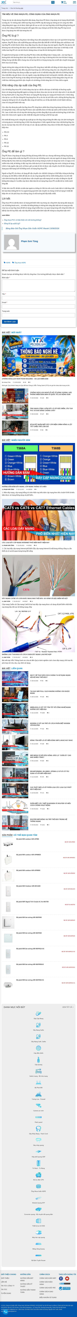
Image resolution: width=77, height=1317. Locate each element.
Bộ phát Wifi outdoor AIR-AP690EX (28, 855)
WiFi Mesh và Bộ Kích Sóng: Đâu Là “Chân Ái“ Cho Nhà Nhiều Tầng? (50, 756)
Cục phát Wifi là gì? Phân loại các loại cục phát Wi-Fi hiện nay (50, 788)
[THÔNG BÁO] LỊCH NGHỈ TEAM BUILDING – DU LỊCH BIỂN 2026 (25, 379)
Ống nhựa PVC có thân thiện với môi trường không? (22, 220)
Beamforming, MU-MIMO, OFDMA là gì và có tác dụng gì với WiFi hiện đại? (49, 772)
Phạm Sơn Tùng (29, 241)
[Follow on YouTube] (67, 1278)
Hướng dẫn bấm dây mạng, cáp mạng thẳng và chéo (24, 486)
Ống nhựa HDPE (20, 263)
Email (4, 302)
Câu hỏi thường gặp (16, 8)
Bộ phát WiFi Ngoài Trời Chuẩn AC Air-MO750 (32, 902)
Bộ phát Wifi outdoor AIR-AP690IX (28, 870)
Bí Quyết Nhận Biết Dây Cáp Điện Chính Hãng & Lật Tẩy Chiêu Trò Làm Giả (51, 425)
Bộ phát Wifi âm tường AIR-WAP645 (29, 917)
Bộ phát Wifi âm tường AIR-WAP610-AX (30, 949)
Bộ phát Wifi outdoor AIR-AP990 (27, 839)
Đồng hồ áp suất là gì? (12, 223)
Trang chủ (5, 8)
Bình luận (6, 277)
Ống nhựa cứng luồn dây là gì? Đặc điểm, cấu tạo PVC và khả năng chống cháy (51, 409)
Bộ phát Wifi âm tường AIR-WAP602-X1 (30, 980)
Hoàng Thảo (7, 382)
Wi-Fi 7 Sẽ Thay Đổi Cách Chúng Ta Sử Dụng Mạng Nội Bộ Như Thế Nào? (50, 676)
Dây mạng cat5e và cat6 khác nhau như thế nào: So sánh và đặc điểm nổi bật (35, 598)
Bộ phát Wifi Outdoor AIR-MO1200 (28, 886)
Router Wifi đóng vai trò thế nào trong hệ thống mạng (48, 820)
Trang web (6, 311)
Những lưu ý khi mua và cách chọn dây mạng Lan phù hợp (26, 654)
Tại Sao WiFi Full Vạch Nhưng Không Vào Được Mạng (50, 692)
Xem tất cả (67, 1007)
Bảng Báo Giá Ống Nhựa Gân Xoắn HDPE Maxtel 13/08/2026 (32, 228)
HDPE (8, 263)
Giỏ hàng (65, 2)
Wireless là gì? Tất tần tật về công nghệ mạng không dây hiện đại (50, 708)
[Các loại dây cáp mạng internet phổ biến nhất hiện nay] (38, 519)
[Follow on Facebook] (61, 1278)
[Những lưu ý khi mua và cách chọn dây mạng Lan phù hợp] (38, 631)
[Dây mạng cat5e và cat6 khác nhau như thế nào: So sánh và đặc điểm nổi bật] (38, 575)
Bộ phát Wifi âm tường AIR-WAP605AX (30, 964)
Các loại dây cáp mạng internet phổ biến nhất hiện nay (25, 542)
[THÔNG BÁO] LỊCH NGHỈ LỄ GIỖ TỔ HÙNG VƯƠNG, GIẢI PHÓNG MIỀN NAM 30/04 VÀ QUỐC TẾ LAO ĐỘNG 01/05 (51, 393)
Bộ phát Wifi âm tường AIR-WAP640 (29, 933)
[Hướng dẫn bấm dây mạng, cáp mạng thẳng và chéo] (38, 463)
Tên (4, 294)
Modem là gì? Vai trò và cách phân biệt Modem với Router (50, 724)
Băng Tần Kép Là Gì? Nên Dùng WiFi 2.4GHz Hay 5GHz (51, 740)
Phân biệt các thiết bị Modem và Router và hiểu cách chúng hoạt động (50, 804)
